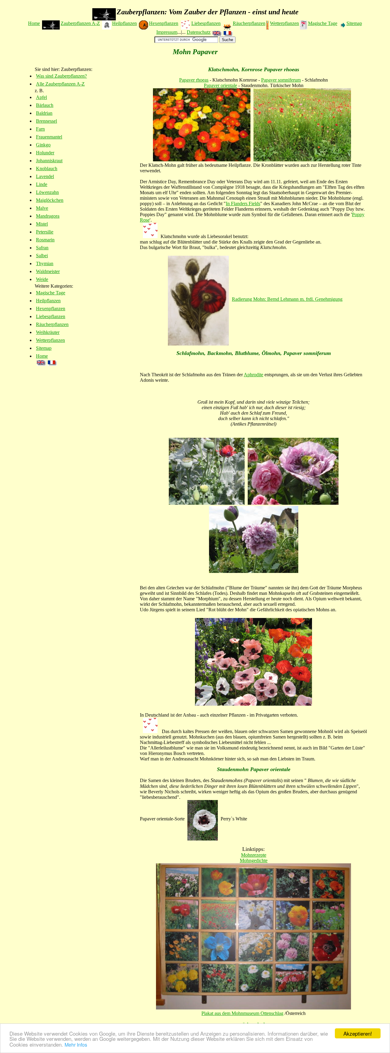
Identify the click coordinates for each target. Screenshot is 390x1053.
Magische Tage (322, 23)
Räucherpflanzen (249, 23)
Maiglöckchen (49, 200)
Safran (42, 247)
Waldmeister (48, 271)
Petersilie (44, 231)
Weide (42, 279)
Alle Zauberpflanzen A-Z (60, 83)
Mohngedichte (254, 860)
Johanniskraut (49, 160)
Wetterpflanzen (284, 23)
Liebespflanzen (206, 23)
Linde (41, 184)
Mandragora (47, 216)
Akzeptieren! (357, 1033)
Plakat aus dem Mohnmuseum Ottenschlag (242, 1013)
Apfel (41, 97)
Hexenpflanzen (163, 23)
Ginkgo (43, 144)
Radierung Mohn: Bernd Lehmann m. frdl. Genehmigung (287, 299)
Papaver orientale (220, 85)
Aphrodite (253, 374)
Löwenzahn (47, 192)
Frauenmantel (49, 136)
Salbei (42, 255)
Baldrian (44, 113)
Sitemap (354, 23)
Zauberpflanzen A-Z (80, 23)
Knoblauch (46, 168)
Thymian (44, 263)
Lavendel (45, 176)
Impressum (166, 32)
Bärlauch (44, 105)
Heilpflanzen (124, 23)
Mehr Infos (76, 1044)
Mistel (42, 223)
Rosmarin (45, 239)
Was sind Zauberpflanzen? (61, 76)
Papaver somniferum (281, 79)
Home (34, 23)
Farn (40, 129)
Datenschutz (199, 32)
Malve (42, 208)
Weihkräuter (47, 332)
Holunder (45, 152)
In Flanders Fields (243, 203)
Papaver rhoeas (193, 79)
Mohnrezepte (253, 855)
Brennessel (46, 121)
